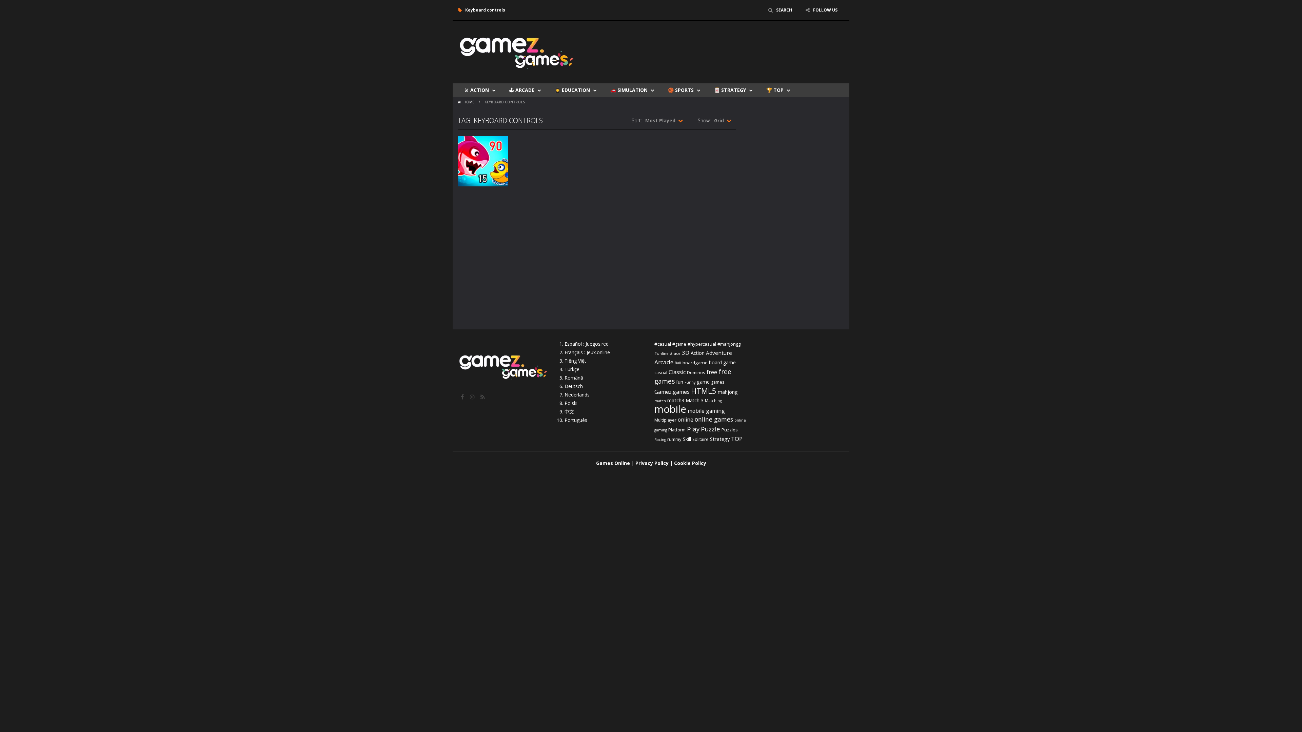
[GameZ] (517, 51)
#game (679, 344)
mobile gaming (706, 410)
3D (685, 353)
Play (693, 429)
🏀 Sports (681, 90)
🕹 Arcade (521, 90)
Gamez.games (672, 391)
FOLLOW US (825, 10)
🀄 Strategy (730, 90)
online (685, 419)
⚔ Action (477, 90)
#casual (662, 344)
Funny (690, 382)
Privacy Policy (652, 463)
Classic (677, 372)
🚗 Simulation (629, 90)
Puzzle (710, 429)
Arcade (663, 362)
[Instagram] (473, 397)
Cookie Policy (690, 463)
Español (573, 344)
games (717, 382)
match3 (675, 400)
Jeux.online (598, 352)
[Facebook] (463, 397)
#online (661, 353)
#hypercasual (702, 344)
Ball (678, 363)
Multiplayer (665, 420)
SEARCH (784, 10)
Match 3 (695, 400)
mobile (670, 409)
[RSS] (483, 397)
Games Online (613, 463)
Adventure (719, 352)
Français (574, 352)
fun (679, 381)
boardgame (695, 363)
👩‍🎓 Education (572, 90)
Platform (677, 430)
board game (722, 362)
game (703, 381)
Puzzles (730, 430)
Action (698, 353)
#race (675, 353)
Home (468, 102)
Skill (687, 439)
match (660, 400)
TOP (737, 439)
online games (714, 419)
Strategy (720, 438)
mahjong (727, 392)
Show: (704, 120)
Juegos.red (597, 344)
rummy (674, 439)
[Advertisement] (720, 41)
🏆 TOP (775, 90)
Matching (713, 400)
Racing (660, 439)
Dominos (696, 372)
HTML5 (703, 391)
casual (660, 372)
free (712, 372)
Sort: (637, 120)
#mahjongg (729, 344)
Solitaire (700, 439)
